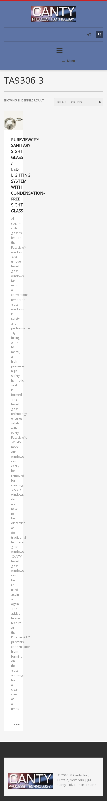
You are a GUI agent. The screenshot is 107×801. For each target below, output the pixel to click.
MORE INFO (17, 724)
